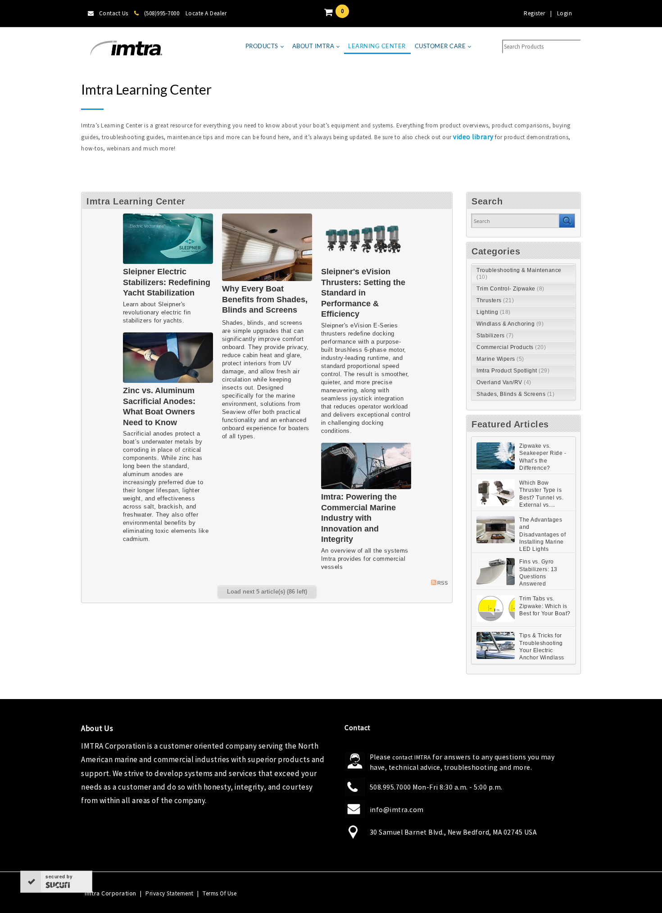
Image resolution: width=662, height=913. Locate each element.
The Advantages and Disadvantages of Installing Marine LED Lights (542, 534)
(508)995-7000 (161, 13)
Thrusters (495, 300)
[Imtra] (126, 48)
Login (564, 13)
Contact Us (113, 13)
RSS (442, 583)
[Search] (567, 220)
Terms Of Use (219, 893)
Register (534, 13)
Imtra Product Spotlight (512, 371)
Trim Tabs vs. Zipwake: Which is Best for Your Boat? (545, 606)
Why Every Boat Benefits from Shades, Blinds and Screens (265, 299)
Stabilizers (495, 335)
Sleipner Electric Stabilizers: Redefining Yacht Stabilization (166, 282)
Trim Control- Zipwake (510, 289)
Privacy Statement (169, 893)
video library (473, 136)
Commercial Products (511, 347)
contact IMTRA (411, 757)
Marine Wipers (500, 359)
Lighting (493, 312)
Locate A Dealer (206, 13)
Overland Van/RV (503, 382)
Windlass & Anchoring (510, 324)
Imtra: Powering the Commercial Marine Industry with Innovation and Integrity (359, 518)
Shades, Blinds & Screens (515, 394)
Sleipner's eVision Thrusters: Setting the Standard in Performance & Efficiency (363, 292)
